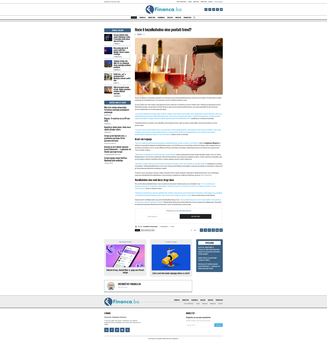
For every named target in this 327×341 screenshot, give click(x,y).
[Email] (221, 230)
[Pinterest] (209, 230)
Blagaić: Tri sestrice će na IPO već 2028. (117, 119)
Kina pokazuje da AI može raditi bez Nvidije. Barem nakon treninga (121, 51)
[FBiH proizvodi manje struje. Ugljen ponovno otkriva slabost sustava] (108, 89)
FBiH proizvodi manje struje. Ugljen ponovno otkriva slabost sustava (122, 90)
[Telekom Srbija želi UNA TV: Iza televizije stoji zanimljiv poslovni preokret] (108, 63)
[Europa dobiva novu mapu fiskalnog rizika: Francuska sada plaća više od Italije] (108, 37)
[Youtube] (221, 9)
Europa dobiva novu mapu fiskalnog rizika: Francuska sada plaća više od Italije (122, 38)
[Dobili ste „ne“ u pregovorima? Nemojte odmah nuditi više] (108, 76)
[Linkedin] (213, 9)
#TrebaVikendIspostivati (112, 154)
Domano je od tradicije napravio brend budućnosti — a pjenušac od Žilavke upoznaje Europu (117, 149)
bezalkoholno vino (147, 230)
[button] (194, 17)
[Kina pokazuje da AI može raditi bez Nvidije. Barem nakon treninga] (108, 50)
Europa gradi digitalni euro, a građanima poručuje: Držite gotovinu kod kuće (115, 138)
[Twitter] (127, 330)
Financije (117, 43)
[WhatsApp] (213, 230)
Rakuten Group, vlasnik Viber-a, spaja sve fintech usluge (125, 271)
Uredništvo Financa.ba (150, 226)
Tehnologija (117, 56)
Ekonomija (117, 96)
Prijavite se (218, 325)
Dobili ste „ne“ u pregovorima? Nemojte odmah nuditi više (122, 77)
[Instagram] (209, 9)
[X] (217, 9)
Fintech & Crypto (110, 143)
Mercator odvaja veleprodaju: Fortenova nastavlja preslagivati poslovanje (116, 110)
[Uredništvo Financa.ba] (136, 226)
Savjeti (116, 83)
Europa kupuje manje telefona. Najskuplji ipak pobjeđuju (115, 159)
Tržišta (139, 34)
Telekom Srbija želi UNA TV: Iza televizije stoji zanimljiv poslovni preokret (122, 64)
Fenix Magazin (206, 175)
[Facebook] (205, 9)
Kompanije (117, 70)
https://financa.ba (122, 287)
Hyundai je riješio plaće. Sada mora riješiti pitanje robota (117, 128)
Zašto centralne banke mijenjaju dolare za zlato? (171, 273)
